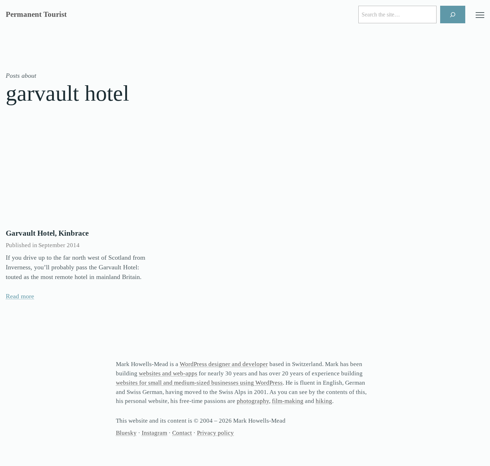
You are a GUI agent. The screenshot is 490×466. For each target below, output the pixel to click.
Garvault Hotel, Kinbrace (47, 233)
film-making (287, 401)
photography (253, 401)
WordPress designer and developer (224, 364)
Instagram (154, 432)
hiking (324, 401)
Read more (20, 296)
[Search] (453, 14)
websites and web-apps (168, 373)
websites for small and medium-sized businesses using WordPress (199, 382)
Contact (182, 432)
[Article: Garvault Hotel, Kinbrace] (79, 174)
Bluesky (126, 432)
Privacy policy (215, 432)
